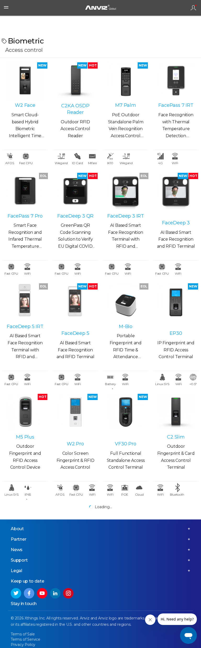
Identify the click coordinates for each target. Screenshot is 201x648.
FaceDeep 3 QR (75, 216)
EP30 (176, 333)
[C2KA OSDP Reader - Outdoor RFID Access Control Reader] (75, 80)
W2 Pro (75, 444)
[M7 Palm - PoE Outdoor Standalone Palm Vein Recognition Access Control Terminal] (125, 80)
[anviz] (100, 8)
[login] (193, 8)
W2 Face (25, 105)
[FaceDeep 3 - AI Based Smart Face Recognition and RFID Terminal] (176, 191)
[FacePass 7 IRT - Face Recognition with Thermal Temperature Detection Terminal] (176, 80)
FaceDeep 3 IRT (125, 216)
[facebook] (29, 593)
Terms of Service (25, 639)
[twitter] (16, 593)
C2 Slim (176, 437)
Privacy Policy (23, 644)
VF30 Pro (125, 444)
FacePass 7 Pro (25, 216)
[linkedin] (55, 593)
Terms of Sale (23, 634)
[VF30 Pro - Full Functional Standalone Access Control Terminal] (125, 412)
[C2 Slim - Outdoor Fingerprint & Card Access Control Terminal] (176, 412)
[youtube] (42, 593)
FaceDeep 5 (75, 333)
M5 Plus (25, 437)
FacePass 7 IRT (175, 105)
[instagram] (68, 593)
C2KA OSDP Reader (75, 109)
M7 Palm (125, 105)
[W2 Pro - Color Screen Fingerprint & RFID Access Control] (75, 412)
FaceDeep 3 (176, 223)
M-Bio (125, 326)
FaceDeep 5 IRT (25, 326)
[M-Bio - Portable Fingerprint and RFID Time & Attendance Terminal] (125, 301)
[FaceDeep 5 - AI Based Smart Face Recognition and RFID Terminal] (75, 301)
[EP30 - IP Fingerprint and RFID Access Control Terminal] (176, 301)
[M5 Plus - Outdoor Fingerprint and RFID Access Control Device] (25, 412)
